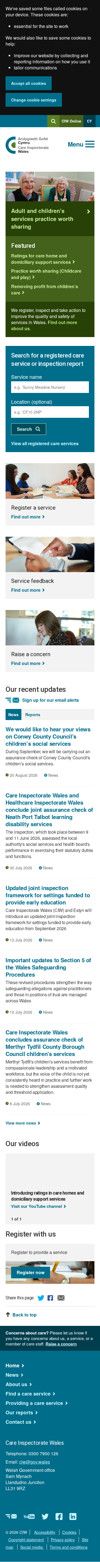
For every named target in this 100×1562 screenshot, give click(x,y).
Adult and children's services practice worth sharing (42, 218)
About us (16, 1384)
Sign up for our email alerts (50, 700)
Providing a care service (34, 1403)
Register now (30, 1272)
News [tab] (13, 714)
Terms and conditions (69, 1547)
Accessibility (44, 1532)
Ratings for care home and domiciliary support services (41, 258)
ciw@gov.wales (34, 1462)
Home (12, 1365)
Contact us (18, 1421)
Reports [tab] (32, 714)
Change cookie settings (33, 100)
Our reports (19, 1412)
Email (61, 1298)
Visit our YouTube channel (36, 1206)
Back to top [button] (24, 1315)
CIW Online (71, 122)
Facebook (51, 1298)
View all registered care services (45, 443)
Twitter (41, 1298)
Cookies (69, 1532)
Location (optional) (31, 401)
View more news (21, 1123)
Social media (32, 1547)
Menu (75, 144)
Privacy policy (63, 1539)
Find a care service (28, 1393)
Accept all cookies (28, 83)
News (12, 1374)
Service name (26, 377)
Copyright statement (26, 1539)
